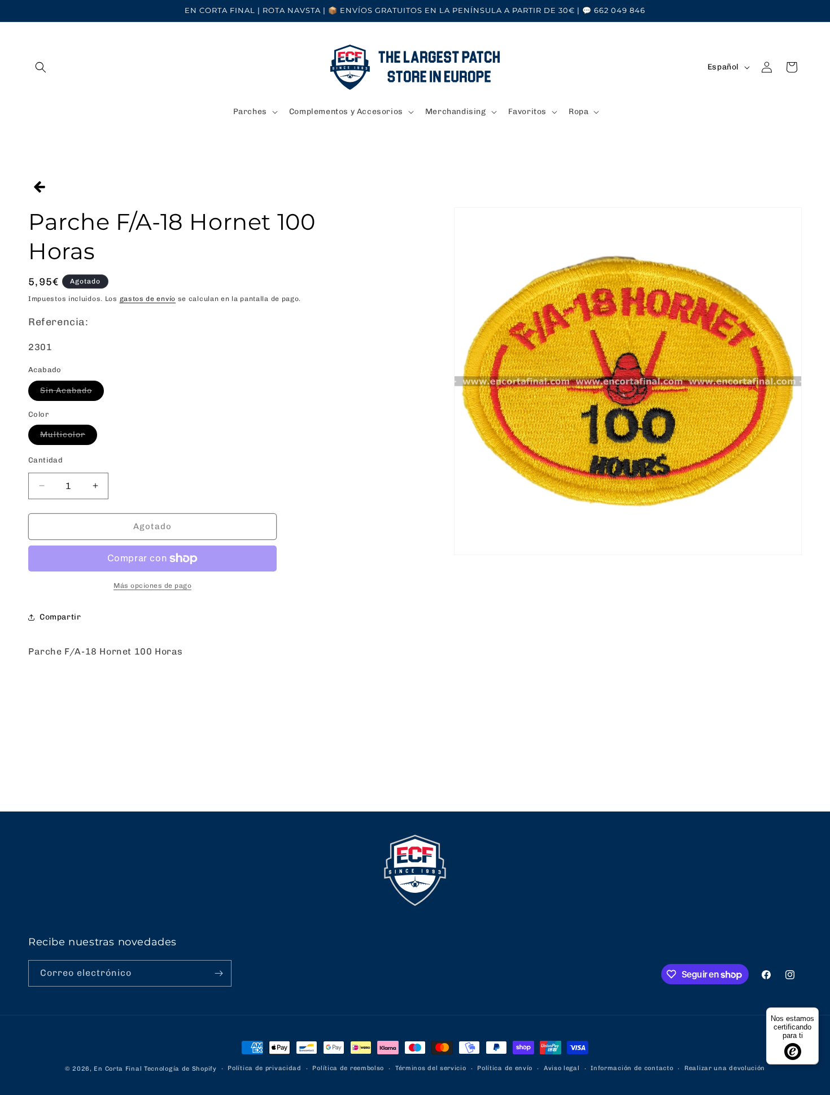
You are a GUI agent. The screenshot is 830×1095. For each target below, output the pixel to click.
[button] (40, 67)
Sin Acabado (72, 393)
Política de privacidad (264, 1068)
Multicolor (68, 437)
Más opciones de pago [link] (152, 586)
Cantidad (45, 460)
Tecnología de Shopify (180, 1068)
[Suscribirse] (218, 973)
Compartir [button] (60, 617)
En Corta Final (118, 1068)
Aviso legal (562, 1068)
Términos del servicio (430, 1068)
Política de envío (504, 1068)
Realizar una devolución (724, 1068)
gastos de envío (148, 299)
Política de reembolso (348, 1068)
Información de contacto (632, 1068)
